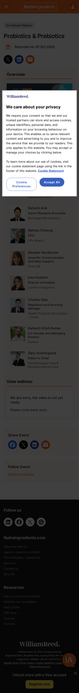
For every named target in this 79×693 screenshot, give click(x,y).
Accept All (52, 182)
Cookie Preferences (21, 184)
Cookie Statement (51, 171)
